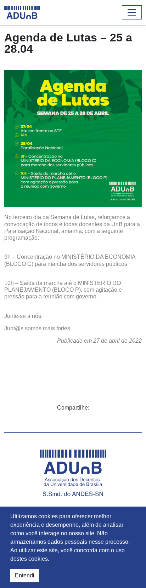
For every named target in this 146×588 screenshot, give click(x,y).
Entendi (24, 575)
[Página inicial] (22, 12)
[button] (52, 560)
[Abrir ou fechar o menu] (132, 12)
